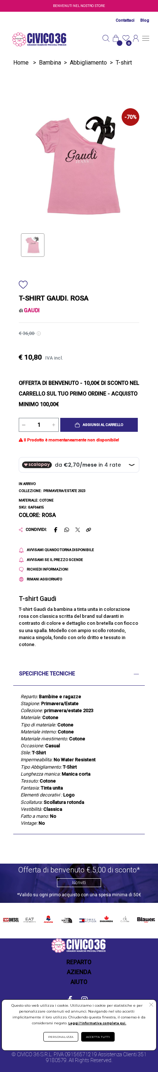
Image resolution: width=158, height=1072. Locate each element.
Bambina (50, 62)
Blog (144, 20)
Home (21, 62)
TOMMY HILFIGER (87, 919)
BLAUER (146, 918)
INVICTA (48, 918)
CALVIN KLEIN (124, 919)
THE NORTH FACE (67, 919)
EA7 (30, 918)
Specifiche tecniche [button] (47, 674)
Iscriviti (79, 882)
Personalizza (60, 1037)
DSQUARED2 (105, 918)
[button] (99, 425)
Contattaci (125, 20)
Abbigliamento (88, 62)
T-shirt (124, 62)
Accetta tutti (98, 1037)
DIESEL (11, 918)
